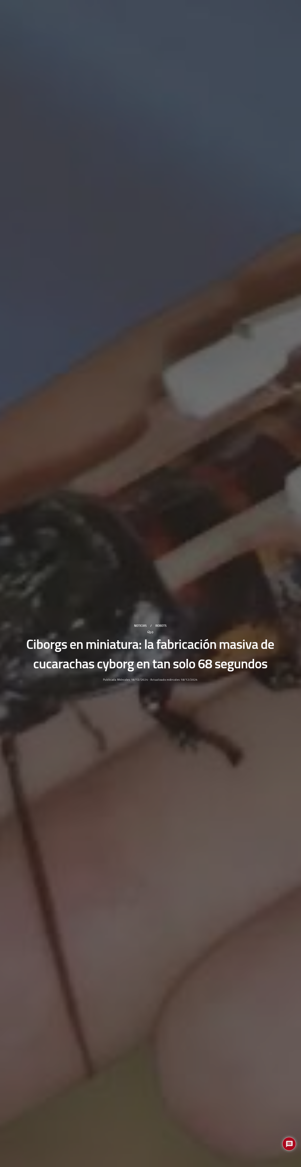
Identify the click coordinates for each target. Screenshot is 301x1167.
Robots (160, 626)
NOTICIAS (140, 626)
